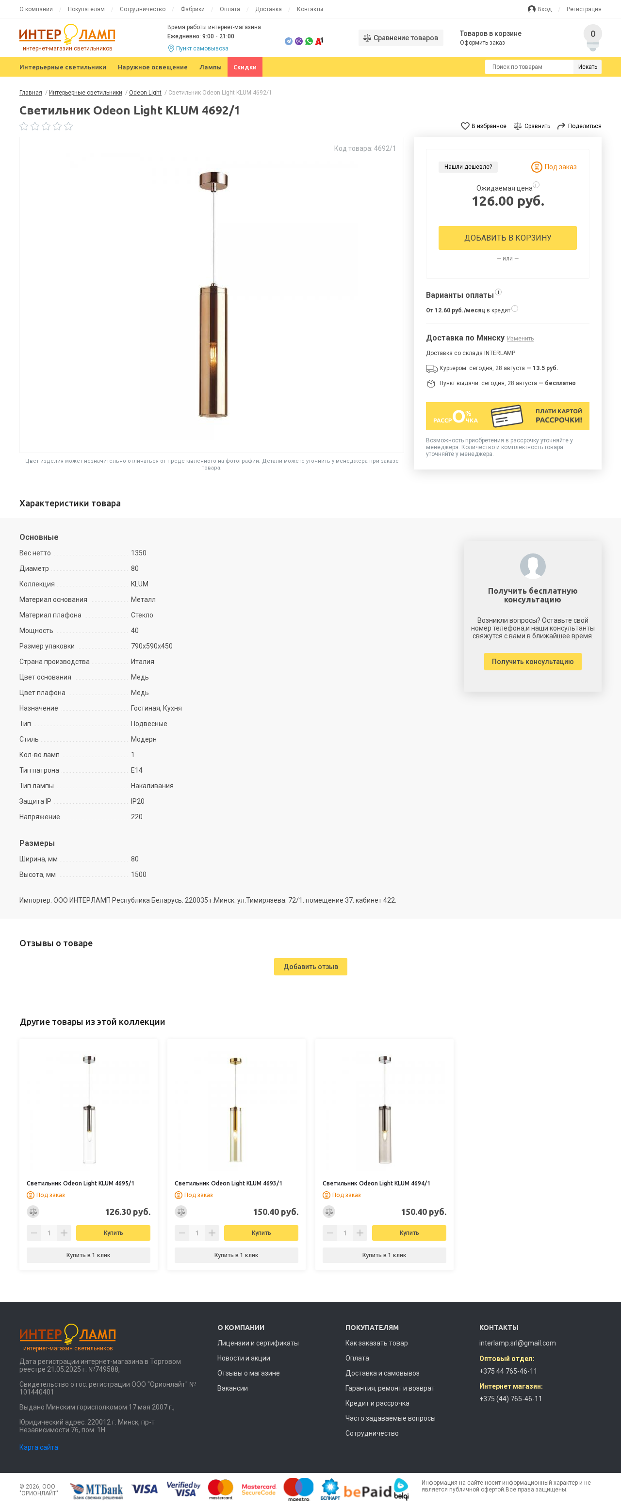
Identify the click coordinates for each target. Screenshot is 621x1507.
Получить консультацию (533, 661)
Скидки (245, 67)
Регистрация (584, 9)
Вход (545, 9)
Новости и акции (243, 1358)
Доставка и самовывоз (382, 1373)
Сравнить (537, 126)
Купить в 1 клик (88, 1255)
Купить (113, 1233)
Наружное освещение (153, 67)
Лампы (210, 67)
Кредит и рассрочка (377, 1403)
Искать (587, 67)
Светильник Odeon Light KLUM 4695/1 (80, 1183)
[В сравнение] (33, 1211)
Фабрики (192, 9)
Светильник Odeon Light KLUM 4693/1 (228, 1183)
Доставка (268, 9)
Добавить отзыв (310, 967)
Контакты (310, 9)
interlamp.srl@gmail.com (517, 1343)
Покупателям (86, 9)
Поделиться (585, 126)
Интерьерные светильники (62, 67)
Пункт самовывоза (202, 48)
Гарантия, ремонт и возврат (390, 1388)
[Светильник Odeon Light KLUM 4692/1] (212, 295)
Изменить (520, 338)
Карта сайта (38, 1447)
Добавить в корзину (508, 238)
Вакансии (232, 1388)
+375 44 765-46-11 (508, 1371)
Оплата (230, 9)
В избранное (489, 126)
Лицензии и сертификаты (258, 1343)
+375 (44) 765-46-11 (510, 1399)
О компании (36, 9)
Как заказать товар (376, 1343)
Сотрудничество (142, 9)
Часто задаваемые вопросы (390, 1418)
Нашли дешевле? (468, 166)
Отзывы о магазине (248, 1373)
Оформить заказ (482, 42)
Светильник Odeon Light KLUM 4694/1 (376, 1183)
